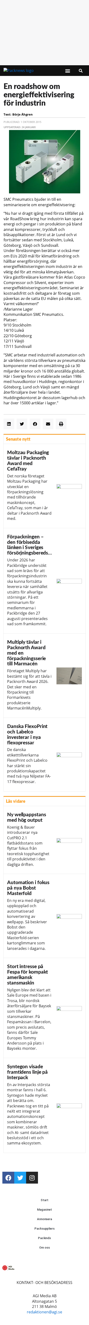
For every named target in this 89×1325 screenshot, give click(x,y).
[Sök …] (80, 70)
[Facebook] (8, 1178)
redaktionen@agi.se (44, 1312)
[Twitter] (20, 1178)
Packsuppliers (44, 1228)
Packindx (44, 1238)
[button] (68, 71)
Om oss (44, 1247)
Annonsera (44, 1219)
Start (44, 1200)
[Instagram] (32, 1178)
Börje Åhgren (22, 114)
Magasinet (44, 1209)
